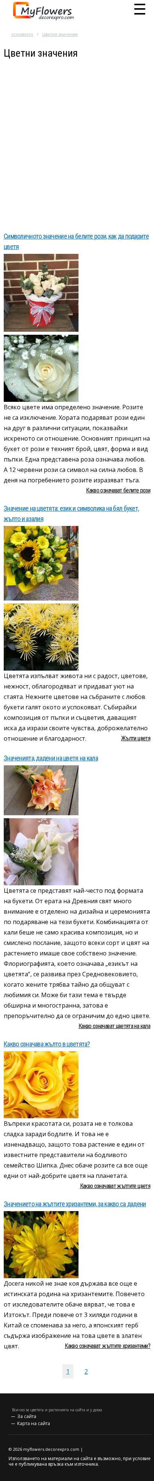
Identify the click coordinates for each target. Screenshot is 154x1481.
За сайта (26, 1416)
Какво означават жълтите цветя (115, 1185)
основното (22, 34)
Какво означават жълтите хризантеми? (107, 1345)
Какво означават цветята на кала (114, 1026)
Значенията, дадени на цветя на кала (51, 758)
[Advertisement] (77, 136)
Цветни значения (60, 34)
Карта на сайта (33, 1423)
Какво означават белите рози (118, 490)
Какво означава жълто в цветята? (47, 1044)
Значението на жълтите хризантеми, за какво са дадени (75, 1204)
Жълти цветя (135, 738)
